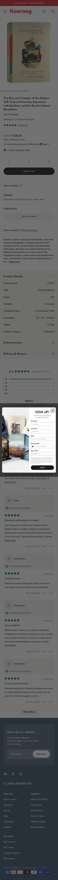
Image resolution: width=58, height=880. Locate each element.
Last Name (34, 428)
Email (32, 436)
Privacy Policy (36, 463)
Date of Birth (34, 450)
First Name (34, 421)
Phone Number (35, 443)
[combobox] (33, 446)
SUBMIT (42, 467)
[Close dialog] (52, 410)
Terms (40, 463)
